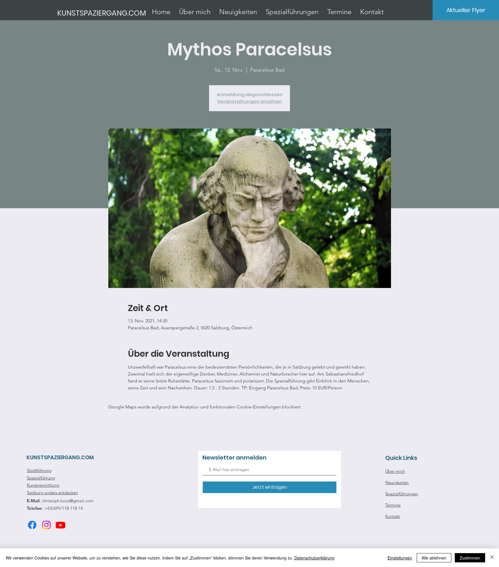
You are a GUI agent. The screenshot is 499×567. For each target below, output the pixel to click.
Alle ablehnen (434, 558)
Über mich (395, 471)
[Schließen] (492, 557)
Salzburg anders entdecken (52, 492)
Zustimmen (470, 558)
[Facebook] (32, 525)
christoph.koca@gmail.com (68, 500)
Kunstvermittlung (43, 485)
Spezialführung (41, 478)
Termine (393, 505)
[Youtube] (60, 525)
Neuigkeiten (397, 482)
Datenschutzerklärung (314, 558)
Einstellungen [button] (400, 558)
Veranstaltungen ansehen (249, 101)
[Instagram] (46, 525)
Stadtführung (39, 470)
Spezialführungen (401, 494)
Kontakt (392, 516)
